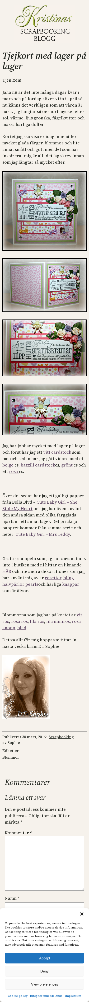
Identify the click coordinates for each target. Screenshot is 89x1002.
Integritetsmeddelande (46, 996)
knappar (70, 584)
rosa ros (19, 621)
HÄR (6, 571)
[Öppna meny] (6, 24)
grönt (67, 465)
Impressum (73, 996)
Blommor (10, 757)
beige (8, 465)
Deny (44, 971)
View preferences (44, 984)
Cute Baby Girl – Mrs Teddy (42, 534)
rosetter (53, 578)
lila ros (37, 621)
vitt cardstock (57, 452)
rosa (14, 471)
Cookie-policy (18, 996)
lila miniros (58, 621)
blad (21, 628)
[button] (82, 914)
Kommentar (18, 833)
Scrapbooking (61, 736)
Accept (44, 958)
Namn (12, 898)
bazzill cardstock (38, 465)
